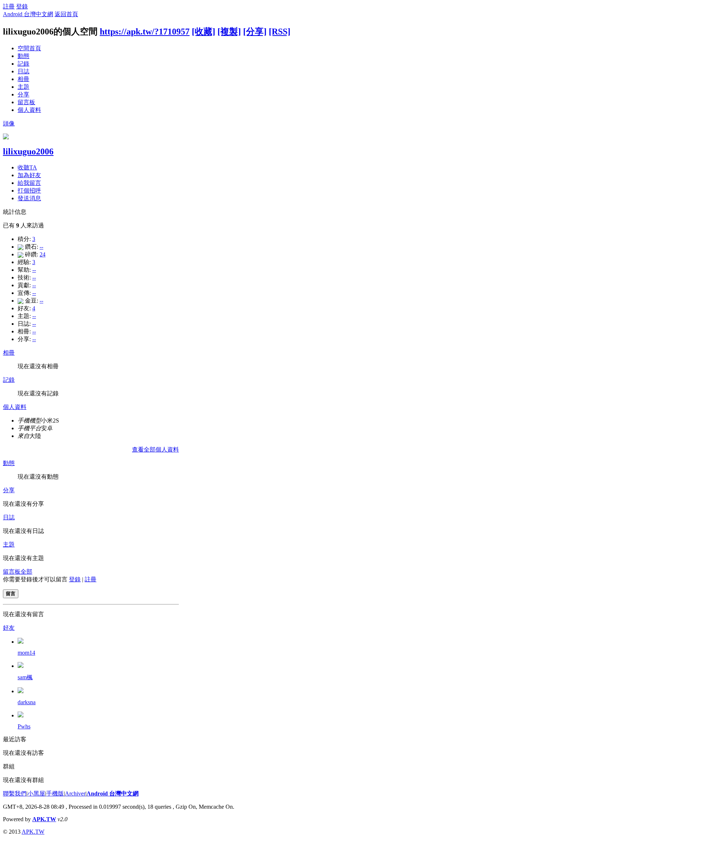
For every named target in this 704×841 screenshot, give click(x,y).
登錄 (22, 6)
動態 (23, 56)
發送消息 (29, 198)
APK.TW (44, 819)
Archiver (75, 793)
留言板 (26, 102)
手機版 (55, 793)
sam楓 (25, 677)
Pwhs (24, 726)
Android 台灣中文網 (28, 14)
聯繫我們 (14, 793)
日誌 (23, 71)
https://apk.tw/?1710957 (145, 31)
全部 (26, 571)
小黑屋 (36, 793)
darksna (27, 702)
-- (41, 247)
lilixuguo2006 (28, 151)
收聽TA (27, 167)
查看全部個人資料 (155, 449)
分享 (23, 94)
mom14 (26, 653)
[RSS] (279, 31)
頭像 (9, 123)
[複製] (229, 31)
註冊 (9, 6)
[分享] (255, 31)
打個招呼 (29, 190)
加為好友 (29, 175)
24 (42, 254)
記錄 (23, 64)
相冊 (23, 79)
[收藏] (203, 31)
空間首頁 (29, 48)
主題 (23, 87)
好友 (9, 628)
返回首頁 (66, 14)
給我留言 (29, 183)
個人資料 (29, 110)
